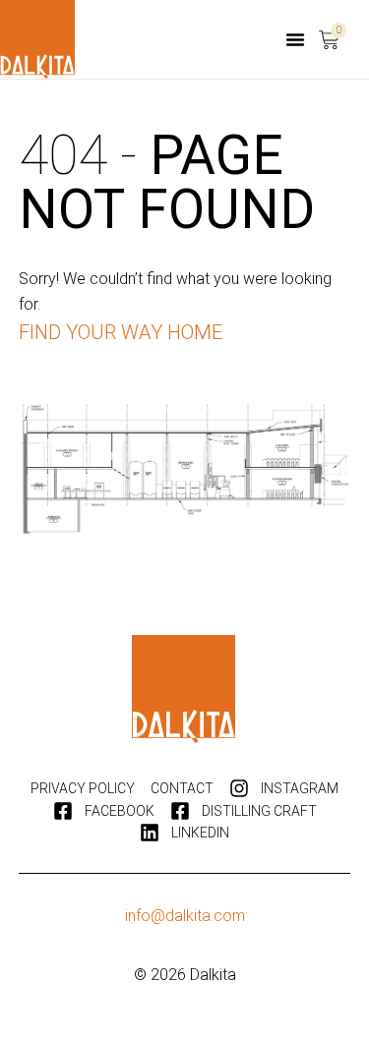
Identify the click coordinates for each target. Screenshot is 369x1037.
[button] (295, 39)
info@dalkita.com (185, 915)
